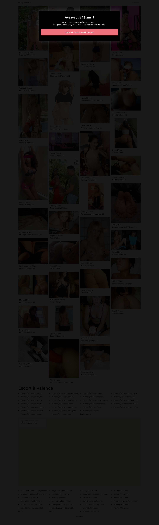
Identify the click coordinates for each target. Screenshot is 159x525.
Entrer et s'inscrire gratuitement (79, 32)
